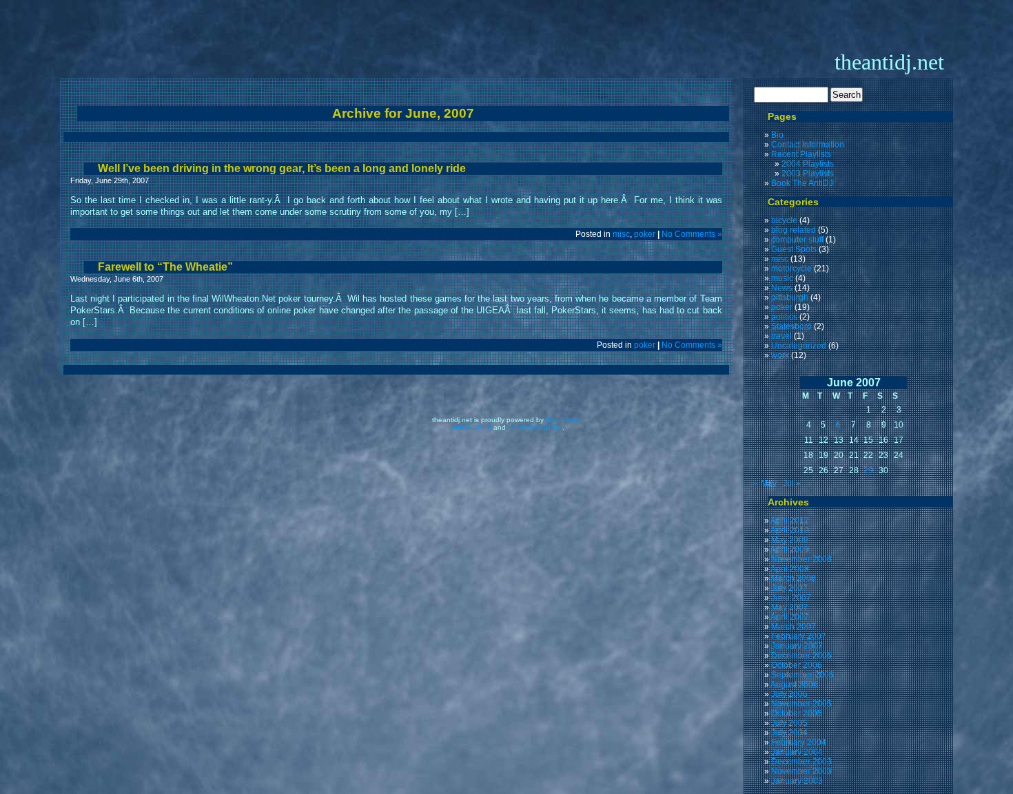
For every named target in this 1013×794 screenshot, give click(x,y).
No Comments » (692, 234)
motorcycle (791, 268)
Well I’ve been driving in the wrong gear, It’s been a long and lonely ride (282, 168)
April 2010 (789, 530)
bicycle (784, 220)
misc (621, 234)
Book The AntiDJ (802, 183)
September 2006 (802, 675)
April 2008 (789, 569)
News (781, 288)
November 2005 (801, 704)
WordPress (563, 420)
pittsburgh (789, 297)
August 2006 (794, 684)
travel (781, 336)
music (782, 278)
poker (644, 234)
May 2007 (789, 607)
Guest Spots (794, 249)
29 (868, 470)
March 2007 (793, 626)
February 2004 (798, 742)
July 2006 (789, 694)
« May (765, 483)
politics (784, 317)
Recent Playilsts (801, 154)
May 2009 (789, 540)
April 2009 (789, 549)
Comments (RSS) (535, 427)
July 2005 (789, 723)
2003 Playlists (807, 173)
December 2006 (801, 655)
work (780, 355)
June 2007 (791, 598)
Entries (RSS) (470, 427)
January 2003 (797, 781)
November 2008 (801, 559)
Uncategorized (798, 346)
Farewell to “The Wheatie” (165, 267)
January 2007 (797, 646)
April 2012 (789, 520)
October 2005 (796, 713)
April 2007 (789, 617)
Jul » (792, 483)
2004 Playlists (807, 164)
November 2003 (801, 771)
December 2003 (801, 761)
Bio (777, 135)
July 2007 (789, 588)
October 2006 (796, 665)
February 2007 (798, 636)
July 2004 (789, 733)
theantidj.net (889, 62)
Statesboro (791, 326)
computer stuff (797, 239)
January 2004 (797, 752)
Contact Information (807, 144)
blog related (793, 230)
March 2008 (793, 578)
